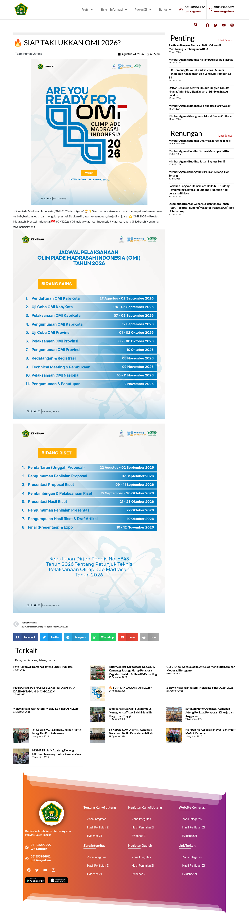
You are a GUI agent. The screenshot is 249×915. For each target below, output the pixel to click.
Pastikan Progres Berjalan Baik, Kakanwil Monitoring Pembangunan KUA (195, 47)
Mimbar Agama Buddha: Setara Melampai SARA (199, 151)
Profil (84, 9)
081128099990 (195, 7)
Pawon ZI (141, 9)
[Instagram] (232, 25)
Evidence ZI (94, 836)
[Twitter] (215, 25)
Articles (32, 660)
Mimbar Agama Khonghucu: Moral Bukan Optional (200, 116)
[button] (195, 25)
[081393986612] (210, 10)
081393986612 (224, 7)
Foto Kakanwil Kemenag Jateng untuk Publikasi (43, 666)
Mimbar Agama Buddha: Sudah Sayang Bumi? (197, 161)
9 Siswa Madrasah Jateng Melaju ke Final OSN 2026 (46, 708)
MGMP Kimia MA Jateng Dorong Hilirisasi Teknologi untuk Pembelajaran (57, 752)
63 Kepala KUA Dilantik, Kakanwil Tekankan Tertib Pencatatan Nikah (131, 731)
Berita (163, 9)
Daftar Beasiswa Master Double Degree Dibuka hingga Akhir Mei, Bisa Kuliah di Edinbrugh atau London (199, 91)
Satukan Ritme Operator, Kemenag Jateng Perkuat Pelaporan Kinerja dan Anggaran (209, 712)
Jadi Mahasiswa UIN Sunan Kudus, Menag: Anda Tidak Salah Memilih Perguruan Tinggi (130, 712)
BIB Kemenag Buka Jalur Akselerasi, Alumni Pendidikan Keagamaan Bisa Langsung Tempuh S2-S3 (200, 73)
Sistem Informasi (111, 9)
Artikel (42, 660)
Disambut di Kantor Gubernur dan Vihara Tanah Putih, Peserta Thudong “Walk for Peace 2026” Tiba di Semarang (201, 207)
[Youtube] (223, 25)
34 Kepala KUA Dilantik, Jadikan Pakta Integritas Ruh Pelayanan (56, 731)
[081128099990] (181, 10)
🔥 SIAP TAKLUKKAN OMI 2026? (130, 687)
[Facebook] (207, 25)
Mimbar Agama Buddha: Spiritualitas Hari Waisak (200, 105)
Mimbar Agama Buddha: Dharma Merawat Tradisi (200, 140)
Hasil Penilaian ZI (98, 827)
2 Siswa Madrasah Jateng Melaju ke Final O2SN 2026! (200, 687)
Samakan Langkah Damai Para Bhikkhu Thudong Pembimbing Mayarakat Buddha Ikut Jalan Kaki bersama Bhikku (199, 189)
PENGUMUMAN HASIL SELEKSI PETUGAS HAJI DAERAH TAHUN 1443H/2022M (44, 689)
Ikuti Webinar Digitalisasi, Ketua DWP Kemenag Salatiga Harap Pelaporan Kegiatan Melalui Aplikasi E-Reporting (133, 670)
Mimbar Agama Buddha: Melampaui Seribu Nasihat (201, 59)
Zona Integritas (96, 819)
